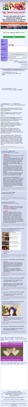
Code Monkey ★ (16, 395)
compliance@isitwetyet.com (21, 403)
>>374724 (5, 205)
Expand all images (24, 64)
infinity (16, 391)
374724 (8, 193)
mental (10, 1)
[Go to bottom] (18, 23)
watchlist (21, 1)
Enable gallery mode (23, 66)
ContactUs (6, 68)
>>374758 (16, 203)
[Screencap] (17, 337)
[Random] (17, 24)
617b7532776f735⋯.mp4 (9, 72)
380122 (22, 326)
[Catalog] (24, 23)
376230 (21, 301)
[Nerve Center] (11, 24)
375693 (22, 292)
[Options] (26, 1)
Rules (2, 68)
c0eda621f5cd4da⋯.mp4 (9, 88)
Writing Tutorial (12, 68)
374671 (7, 104)
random (21, 0)
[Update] (11, 339)
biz (0, 1)
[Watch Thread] (17, 104)
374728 (8, 203)
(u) (15, 73)
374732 (22, 228)
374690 (8, 152)
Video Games (12, 70)
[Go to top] (7, 337)
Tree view (25, 65)
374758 (22, 259)
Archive (13, 60)
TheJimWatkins (21, 399)
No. (5, 104)
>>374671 (5, 154)
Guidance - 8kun (6, 399)
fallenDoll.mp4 (11, 73)
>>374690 (5, 211)
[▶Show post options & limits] (20, 61)
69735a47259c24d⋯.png (11, 302)
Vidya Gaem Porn (20, 68)
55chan (25, 0)
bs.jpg (11, 231)
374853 (22, 278)
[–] (1, 103)
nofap (13, 1)
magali (7, 1)
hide (5, 302)
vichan (13, 391)
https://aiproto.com (9, 19)
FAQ (26, 62)
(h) (14, 73)
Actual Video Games (20, 70)
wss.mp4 (10, 89)
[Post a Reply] (11, 341)
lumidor (3, 1)
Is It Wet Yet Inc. (14, 405)
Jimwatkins (17, 399)
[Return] (13, 23)
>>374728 (12, 152)
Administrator (12, 399)
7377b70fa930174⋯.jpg (11, 229)
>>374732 (12, 203)
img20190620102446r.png (13, 304)
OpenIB (19, 391)
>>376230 (16, 152)
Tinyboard (9, 391)
